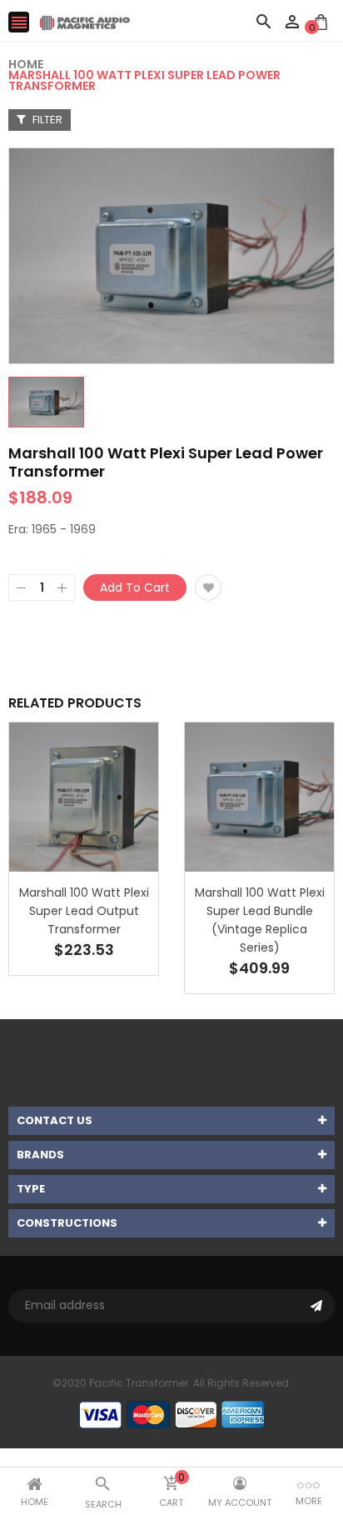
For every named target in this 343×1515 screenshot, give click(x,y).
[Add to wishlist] (208, 587)
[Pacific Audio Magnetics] (171, 1414)
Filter (46, 120)
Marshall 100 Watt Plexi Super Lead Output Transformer (84, 911)
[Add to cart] (109, 849)
